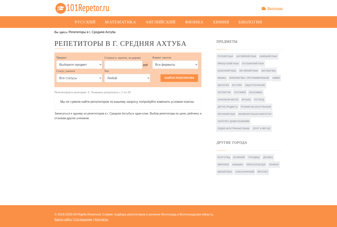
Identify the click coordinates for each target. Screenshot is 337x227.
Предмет (61, 57)
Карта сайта (63, 219)
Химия (221, 22)
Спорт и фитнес (261, 128)
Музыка (246, 99)
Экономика (255, 92)
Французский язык (228, 63)
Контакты (101, 219)
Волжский (239, 157)
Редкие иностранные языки (233, 128)
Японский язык (226, 114)
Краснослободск (256, 164)
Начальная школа (228, 99)
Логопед (259, 99)
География (240, 92)
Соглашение (83, 219)
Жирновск (223, 164)
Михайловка (225, 171)
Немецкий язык (268, 56)
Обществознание (255, 85)
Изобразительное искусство (255, 114)
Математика (120, 22)
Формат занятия (161, 57)
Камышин (237, 164)
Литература (224, 92)
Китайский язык (248, 70)
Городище (254, 157)
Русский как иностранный (256, 107)
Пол (106, 71)
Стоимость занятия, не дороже (122, 58)
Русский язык (225, 56)
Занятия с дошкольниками (233, 121)
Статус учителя (65, 71)
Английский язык (246, 56)
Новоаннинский (244, 171)
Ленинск (274, 164)
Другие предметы (228, 107)
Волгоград (275, 8)
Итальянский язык (253, 63)
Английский (160, 22)
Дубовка (268, 157)
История (237, 85)
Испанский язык (227, 70)
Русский (85, 22)
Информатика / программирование (249, 78)
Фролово (262, 171)
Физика (194, 22)
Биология (250, 22)
